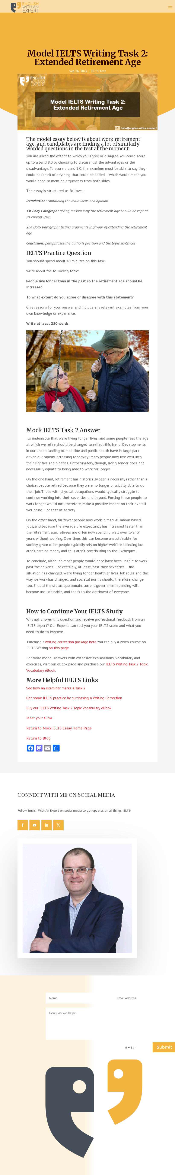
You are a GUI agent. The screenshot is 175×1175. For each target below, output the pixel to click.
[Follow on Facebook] (23, 825)
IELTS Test (98, 71)
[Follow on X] (58, 825)
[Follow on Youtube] (34, 825)
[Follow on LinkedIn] (46, 825)
